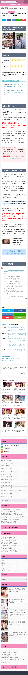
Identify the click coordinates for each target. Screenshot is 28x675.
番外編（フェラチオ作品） (8, 471)
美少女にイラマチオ (7, 324)
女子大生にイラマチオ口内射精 (8, 540)
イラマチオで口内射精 (14, 4)
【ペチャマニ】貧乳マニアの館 (8, 654)
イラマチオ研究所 (5, 656)
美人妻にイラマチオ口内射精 (8, 548)
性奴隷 (2, 560)
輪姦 (2, 567)
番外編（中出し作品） (7, 474)
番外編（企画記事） (6, 476)
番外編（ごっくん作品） (8, 468)
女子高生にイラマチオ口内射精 (8, 360)
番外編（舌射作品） (6, 482)
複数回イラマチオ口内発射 (7, 547)
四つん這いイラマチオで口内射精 (14, 358)
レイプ (2, 568)
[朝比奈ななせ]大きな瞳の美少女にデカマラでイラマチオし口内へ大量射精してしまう (17, 351)
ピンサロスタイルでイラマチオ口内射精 (10, 517)
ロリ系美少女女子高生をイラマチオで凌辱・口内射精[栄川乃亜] (13, 372)
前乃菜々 (4, 358)
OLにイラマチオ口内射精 (7, 542)
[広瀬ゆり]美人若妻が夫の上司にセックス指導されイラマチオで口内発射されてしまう (17, 601)
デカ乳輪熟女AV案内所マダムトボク (9, 657)
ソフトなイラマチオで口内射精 (8, 545)
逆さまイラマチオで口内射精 (8, 511)
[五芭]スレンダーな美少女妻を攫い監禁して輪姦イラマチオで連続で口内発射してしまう (17, 345)
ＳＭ (2, 562)
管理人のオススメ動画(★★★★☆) (11, 487)
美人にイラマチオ (7, 493)
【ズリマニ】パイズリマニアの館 (9, 652)
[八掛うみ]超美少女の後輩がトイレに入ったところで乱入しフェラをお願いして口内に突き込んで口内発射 (17, 329)
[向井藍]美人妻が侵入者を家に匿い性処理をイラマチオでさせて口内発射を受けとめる (17, 589)
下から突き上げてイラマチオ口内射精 (10, 519)
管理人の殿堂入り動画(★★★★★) (11, 490)
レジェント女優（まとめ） (8, 463)
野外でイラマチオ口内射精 (7, 538)
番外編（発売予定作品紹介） (9, 479)
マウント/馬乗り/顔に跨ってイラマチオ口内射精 (12, 516)
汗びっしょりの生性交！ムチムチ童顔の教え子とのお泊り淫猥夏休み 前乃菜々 (14, 271)
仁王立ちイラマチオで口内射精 (8, 522)
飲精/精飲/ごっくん (5, 570)
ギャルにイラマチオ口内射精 (8, 537)
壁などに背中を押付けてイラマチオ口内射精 (11, 514)
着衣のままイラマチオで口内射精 (9, 551)
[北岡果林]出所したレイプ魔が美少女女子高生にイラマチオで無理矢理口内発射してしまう (17, 340)
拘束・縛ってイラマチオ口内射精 (9, 521)
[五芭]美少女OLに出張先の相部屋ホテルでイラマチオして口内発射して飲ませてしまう (17, 335)
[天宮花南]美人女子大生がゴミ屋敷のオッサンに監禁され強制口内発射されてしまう (17, 634)
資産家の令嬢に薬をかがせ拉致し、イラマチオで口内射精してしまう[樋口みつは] (14, 368)
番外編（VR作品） (6, 465)
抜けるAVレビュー (5, 662)
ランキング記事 (6, 460)
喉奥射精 (3, 563)
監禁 (2, 565)
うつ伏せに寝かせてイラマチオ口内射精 (10, 509)
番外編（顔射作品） (6, 485)
